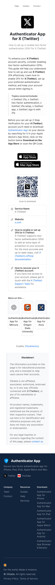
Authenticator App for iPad (44, 512)
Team (6, 491)
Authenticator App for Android (44, 533)
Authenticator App (18, 130)
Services (24, 500)
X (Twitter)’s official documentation (28, 256)
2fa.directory (32, 346)
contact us (37, 441)
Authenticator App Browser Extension (44, 544)
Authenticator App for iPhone (44, 495)
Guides (26, 6)
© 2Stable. (9, 574)
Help (17, 6)
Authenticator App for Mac (44, 504)
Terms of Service (29, 578)
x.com (18, 222)
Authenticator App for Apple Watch (44, 522)
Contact (36, 6)
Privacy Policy (11, 578)
